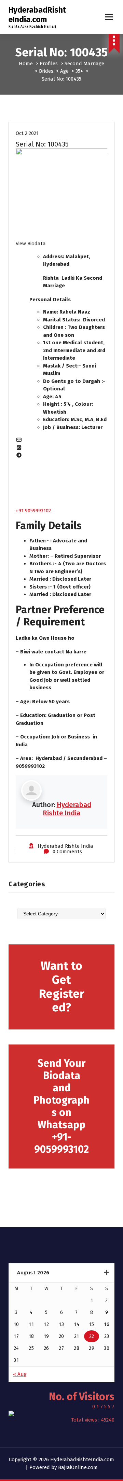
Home (26, 63)
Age (64, 71)
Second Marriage (84, 63)
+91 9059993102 (33, 511)
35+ (79, 71)
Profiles (49, 63)
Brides (46, 71)
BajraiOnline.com (78, 1467)
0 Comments (67, 851)
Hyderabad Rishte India (67, 809)
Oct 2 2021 (27, 133)
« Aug (20, 1374)
